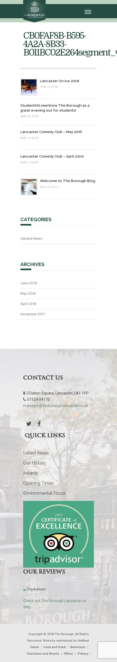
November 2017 (32, 314)
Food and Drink (55, 647)
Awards (30, 473)
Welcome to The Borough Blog (67, 181)
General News (31, 238)
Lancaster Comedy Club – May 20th (51, 132)
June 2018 (28, 283)
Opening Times (38, 483)
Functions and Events (43, 653)
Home (34, 647)
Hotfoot (83, 640)
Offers (68, 653)
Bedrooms (77, 647)
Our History (34, 463)
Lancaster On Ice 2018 (59, 81)
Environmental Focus (44, 493)
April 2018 (28, 304)
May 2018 (27, 293)
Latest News (36, 452)
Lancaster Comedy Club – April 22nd (52, 156)
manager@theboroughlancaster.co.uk (55, 406)
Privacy (83, 653)
